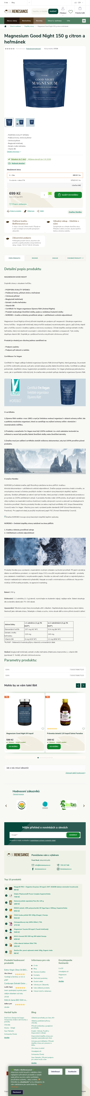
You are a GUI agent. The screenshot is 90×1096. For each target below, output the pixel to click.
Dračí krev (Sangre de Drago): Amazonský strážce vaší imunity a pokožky (15, 1020)
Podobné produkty (74, 258)
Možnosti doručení (18, 163)
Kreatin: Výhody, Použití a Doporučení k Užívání (40, 1032)
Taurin (61, 978)
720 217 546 (64, 865)
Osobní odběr (38, 981)
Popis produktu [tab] (14, 258)
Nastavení (17, 1092)
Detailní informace (13, 152)
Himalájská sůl (63, 972)
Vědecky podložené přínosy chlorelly (40, 1022)
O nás (6, 3)
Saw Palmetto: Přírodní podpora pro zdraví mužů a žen (42, 1058)
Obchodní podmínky (40, 978)
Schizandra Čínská (10, 1034)
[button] (83, 805)
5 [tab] (46, 757)
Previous (78, 685)
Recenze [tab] (35, 258)
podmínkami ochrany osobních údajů (43, 840)
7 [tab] (49, 757)
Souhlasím (72, 1071)
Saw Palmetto (9, 1031)
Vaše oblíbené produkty (42, 988)
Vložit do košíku (70, 195)
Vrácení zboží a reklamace (42, 991)
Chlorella (7, 1025)
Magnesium (63, 975)
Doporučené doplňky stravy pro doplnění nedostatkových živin (42, 1037)
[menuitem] (12, 20)
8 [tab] (51, 757)
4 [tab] (44, 757)
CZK (79, 3)
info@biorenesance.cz (42, 865)
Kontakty (37, 975)
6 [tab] (48, 757)
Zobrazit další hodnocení (75, 773)
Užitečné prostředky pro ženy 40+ (43, 1018)
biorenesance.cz (40, 869)
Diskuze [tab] (55, 258)
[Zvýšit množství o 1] (50, 193)
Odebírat (73, 835)
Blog (13, 3)
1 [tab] (38, 757)
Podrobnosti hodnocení (33, 49)
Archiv (61, 981)
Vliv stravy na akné (37, 1048)
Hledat (53, 11)
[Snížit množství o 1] (50, 196)
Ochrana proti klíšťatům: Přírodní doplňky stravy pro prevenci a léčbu (42, 1043)
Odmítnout (55, 1071)
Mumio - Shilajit (9, 1028)
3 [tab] (42, 757)
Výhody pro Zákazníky (41, 985)
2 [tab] (40, 757)
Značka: (75, 212)
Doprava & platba (39, 972)
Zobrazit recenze (18, 794)
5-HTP (61, 968)
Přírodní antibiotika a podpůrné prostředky (41, 1027)
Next (83, 685)
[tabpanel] (24, 723)
